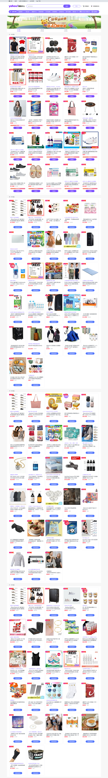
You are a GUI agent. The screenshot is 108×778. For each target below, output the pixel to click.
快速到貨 (41, 12)
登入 (77, 6)
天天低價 (48, 12)
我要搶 (17, 64)
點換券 (20, 12)
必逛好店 (61, 12)
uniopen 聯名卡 (86, 12)
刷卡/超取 (68, 12)
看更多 (74, 12)
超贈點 (95, 12)
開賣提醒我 (17, 227)
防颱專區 (54, 12)
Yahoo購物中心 (17, 6)
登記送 (27, 12)
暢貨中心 (34, 12)
